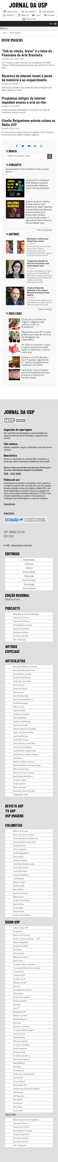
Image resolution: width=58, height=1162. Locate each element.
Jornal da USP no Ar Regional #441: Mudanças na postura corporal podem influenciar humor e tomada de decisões (37, 184)
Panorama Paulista (20, 632)
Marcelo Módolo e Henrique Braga (27, 765)
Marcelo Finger (19, 882)
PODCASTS (12, 608)
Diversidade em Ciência (22, 990)
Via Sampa (17, 1103)
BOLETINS (10, 1114)
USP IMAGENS (14, 815)
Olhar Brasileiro (19, 1037)
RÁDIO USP (12, 922)
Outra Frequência (20, 1048)
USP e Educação (19, 639)
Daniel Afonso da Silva (22, 674)
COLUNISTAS (13, 825)
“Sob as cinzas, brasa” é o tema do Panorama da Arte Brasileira (27, 53)
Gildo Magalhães (20, 718)
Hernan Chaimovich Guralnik (24, 729)
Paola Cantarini (19, 783)
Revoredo (17, 1067)
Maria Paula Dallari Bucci (23, 776)
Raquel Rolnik (18, 911)
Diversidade (29, 572)
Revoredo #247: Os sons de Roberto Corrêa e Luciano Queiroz (27, 170)
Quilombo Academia (21, 1059)
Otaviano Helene (19, 780)
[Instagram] (41, 146)
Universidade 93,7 (20, 1085)
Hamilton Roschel (20, 725)
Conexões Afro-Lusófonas (24, 964)
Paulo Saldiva (18, 904)
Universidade (29, 588)
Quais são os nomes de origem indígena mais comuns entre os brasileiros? (33, 323)
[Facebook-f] (17, 146)
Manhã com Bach (20, 1015)
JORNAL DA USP (28, 5)
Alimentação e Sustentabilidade (26, 614)
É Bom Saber (18, 993)
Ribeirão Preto (12, 599)
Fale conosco (11, 444)
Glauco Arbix (18, 856)
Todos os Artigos (45, 309)
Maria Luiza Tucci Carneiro (23, 772)
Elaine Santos (18, 692)
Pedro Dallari (18, 908)
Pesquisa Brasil (19, 1052)
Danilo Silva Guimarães (22, 681)
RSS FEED (9, 536)
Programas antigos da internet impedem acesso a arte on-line (24, 100)
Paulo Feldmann (19, 787)
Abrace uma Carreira (21, 935)
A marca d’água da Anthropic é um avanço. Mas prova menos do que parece (38, 291)
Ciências (29, 563)
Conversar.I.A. (18, 971)
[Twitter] (23, 146)
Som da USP (18, 1077)
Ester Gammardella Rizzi (23, 699)
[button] (51, 24)
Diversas (16, 986)
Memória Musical (20, 1019)
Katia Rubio (17, 758)
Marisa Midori (18, 889)
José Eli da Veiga (20, 871)
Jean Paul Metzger (20, 736)
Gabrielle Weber (19, 710)
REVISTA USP (14, 806)
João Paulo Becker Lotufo (23, 864)
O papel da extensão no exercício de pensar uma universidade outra (38, 263)
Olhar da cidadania (20, 1041)
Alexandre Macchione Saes (24, 670)
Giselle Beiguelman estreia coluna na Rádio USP (28, 123)
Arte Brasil (17, 950)
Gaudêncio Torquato (21, 714)
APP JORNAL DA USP (14, 532)
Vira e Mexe (18, 1107)
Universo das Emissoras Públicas (26, 1088)
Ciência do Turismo (21, 618)
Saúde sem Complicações (23, 1074)
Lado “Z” (16, 1008)
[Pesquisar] (49, 156)
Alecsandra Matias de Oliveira (25, 666)
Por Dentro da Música (22, 1056)
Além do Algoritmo (20, 942)
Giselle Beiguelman (20, 853)
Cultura (29, 567)
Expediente (9, 504)
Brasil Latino (18, 960)
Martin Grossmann (20, 893)
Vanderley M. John (20, 794)
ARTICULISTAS (15, 660)
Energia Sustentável (21, 628)
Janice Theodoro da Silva (23, 732)
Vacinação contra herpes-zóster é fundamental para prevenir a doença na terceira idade (35, 373)
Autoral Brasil (18, 953)
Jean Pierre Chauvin (21, 740)
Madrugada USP (19, 1012)
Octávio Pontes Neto (21, 900)
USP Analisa (18, 1092)
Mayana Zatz (18, 897)
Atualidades (29, 559)
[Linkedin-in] (35, 146)
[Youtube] (29, 146)
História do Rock (20, 1001)
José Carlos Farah (20, 867)
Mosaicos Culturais (21, 1026)
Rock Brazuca (18, 1070)
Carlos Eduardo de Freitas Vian (25, 838)
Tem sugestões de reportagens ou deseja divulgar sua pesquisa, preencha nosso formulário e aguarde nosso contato (26, 435)
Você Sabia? (18, 1110)
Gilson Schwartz (20, 849)
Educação (29, 576)
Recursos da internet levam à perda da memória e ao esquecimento (27, 78)
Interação (17, 1004)
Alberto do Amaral (20, 831)
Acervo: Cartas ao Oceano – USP (26, 939)
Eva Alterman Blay (20, 703)
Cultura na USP (19, 975)
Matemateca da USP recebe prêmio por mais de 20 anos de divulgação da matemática (36, 335)
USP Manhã (17, 1099)
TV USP (10, 810)
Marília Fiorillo (18, 886)
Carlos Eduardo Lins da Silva (24, 842)
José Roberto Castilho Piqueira (25, 754)
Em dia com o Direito (21, 997)
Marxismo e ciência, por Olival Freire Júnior (37, 240)
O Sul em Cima (19, 1034)
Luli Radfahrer (18, 878)
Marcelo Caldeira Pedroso (23, 762)
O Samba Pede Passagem (23, 1030)
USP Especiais (19, 1096)
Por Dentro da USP (20, 636)
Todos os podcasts (44, 229)
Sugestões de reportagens (18, 429)
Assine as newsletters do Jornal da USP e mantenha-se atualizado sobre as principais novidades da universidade (27, 460)
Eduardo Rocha (19, 845)
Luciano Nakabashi (21, 875)
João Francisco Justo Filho (24, 743)
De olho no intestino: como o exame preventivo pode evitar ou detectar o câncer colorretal (35, 348)
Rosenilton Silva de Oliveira (24, 791)
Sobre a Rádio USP (20, 928)
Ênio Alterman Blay (20, 696)
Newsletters (10, 455)
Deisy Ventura (18, 685)
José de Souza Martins (22, 747)
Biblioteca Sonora (20, 957)
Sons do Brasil (19, 1081)
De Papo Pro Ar (19, 979)
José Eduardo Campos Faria (24, 751)
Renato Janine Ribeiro (22, 915)
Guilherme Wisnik (20, 860)
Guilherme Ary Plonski (22, 721)
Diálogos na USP (19, 982)
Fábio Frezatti (18, 707)
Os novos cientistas (21, 1045)
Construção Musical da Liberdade (26, 968)
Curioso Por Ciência (21, 621)
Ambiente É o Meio (20, 946)
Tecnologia (29, 584)
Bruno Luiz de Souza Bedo (23, 834)
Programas (17, 931)
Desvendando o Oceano (22, 625)
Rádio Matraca (19, 1063)
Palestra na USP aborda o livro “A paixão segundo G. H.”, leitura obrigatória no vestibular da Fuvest (35, 361)
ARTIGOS (11, 646)
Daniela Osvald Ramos (22, 677)
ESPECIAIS (12, 651)
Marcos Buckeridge (21, 769)
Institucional (29, 580)
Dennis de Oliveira (20, 688)
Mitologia (17, 1023)
